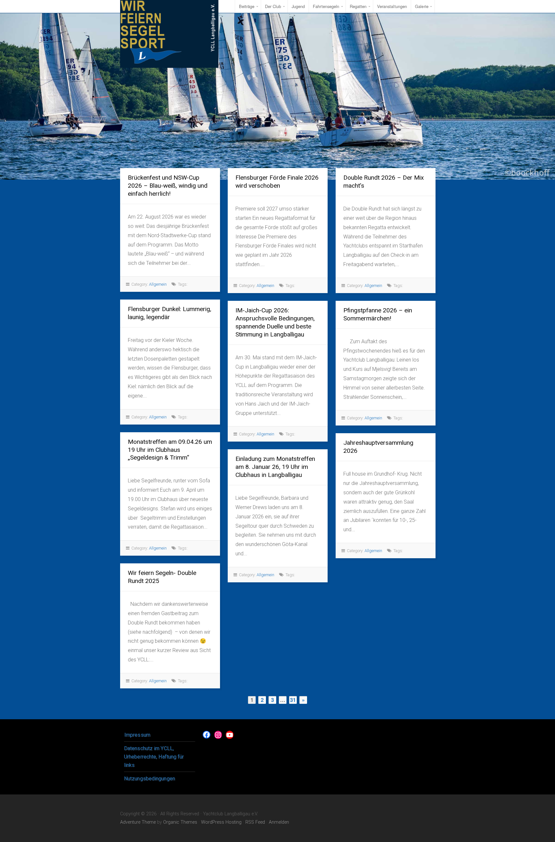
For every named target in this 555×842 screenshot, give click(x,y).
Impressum (137, 735)
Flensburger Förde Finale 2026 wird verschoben (277, 181)
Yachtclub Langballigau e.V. (169, 34)
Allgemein (158, 284)
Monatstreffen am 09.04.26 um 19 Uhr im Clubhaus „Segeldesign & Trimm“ (170, 449)
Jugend (298, 6)
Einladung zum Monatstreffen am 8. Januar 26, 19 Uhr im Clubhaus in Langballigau (275, 467)
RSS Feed (255, 822)
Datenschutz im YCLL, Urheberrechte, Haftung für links (154, 756)
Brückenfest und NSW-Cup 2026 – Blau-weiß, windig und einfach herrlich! (167, 185)
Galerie (421, 6)
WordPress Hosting (221, 822)
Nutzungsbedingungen (149, 778)
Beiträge (247, 6)
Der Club (273, 6)
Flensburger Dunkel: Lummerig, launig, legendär (169, 313)
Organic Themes (180, 822)
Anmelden (279, 822)
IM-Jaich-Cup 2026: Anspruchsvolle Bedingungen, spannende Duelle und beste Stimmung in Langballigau (275, 322)
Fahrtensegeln (326, 6)
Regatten (358, 6)
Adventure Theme (138, 822)
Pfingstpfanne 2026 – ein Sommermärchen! (377, 314)
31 (293, 699)
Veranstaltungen (392, 6)
